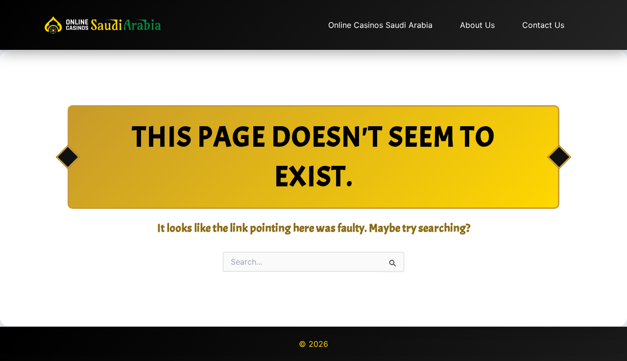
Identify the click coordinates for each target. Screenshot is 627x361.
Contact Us (543, 25)
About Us (477, 25)
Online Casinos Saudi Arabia (380, 25)
